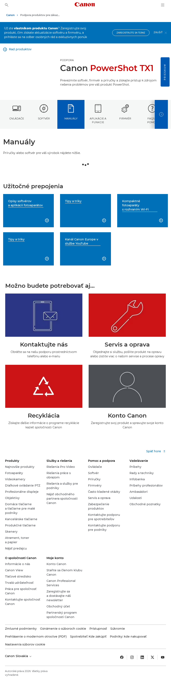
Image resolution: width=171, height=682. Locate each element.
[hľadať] (6, 5)
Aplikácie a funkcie (98, 120)
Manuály (71, 118)
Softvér (44, 118)
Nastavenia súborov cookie (25, 644)
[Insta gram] (132, 657)
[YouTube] (162, 657)
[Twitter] (152, 657)
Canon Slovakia (17, 656)
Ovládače (16, 118)
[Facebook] (121, 657)
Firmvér (125, 118)
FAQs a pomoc (152, 120)
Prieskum (164, 72)
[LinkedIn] (142, 657)
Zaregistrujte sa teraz (131, 32)
